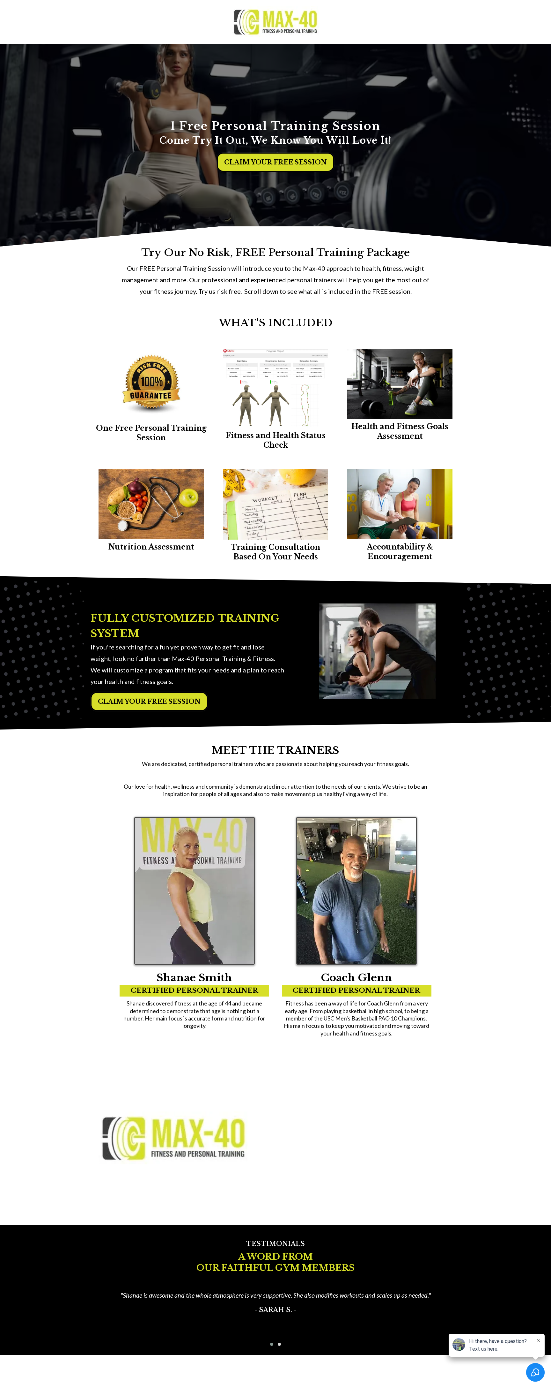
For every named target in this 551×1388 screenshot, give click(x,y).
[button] (272, 1344)
